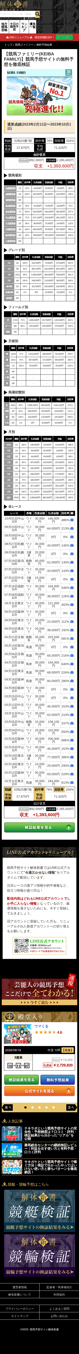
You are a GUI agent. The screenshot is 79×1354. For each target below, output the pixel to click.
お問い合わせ (59, 1316)
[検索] (37, 14)
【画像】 (67, 1050)
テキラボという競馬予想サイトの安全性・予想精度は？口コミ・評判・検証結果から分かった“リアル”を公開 (50, 1133)
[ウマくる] (18, 1034)
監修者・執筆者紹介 (59, 1287)
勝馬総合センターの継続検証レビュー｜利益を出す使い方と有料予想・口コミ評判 (50, 1148)
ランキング (24, 27)
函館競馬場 (10, 194)
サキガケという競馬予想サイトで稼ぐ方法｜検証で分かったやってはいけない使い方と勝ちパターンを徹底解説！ (50, 1166)
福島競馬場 (10, 200)
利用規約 (59, 1294)
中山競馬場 (10, 217)
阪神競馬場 (10, 235)
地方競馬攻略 (4, 27)
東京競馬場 (10, 211)
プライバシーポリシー (19, 1308)
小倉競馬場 (10, 241)
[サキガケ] (12, 1167)
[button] (25, 1107)
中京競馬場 (10, 223)
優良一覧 (33, 25)
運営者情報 (20, 1287)
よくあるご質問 (59, 1308)
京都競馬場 (10, 229)
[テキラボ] (12, 1133)
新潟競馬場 (10, 206)
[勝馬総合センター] (12, 1150)
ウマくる (41, 1025)
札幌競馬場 (10, 188)
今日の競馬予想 (14, 26)
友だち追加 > (64, 37)
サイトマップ (19, 1316)
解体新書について (19, 1294)
